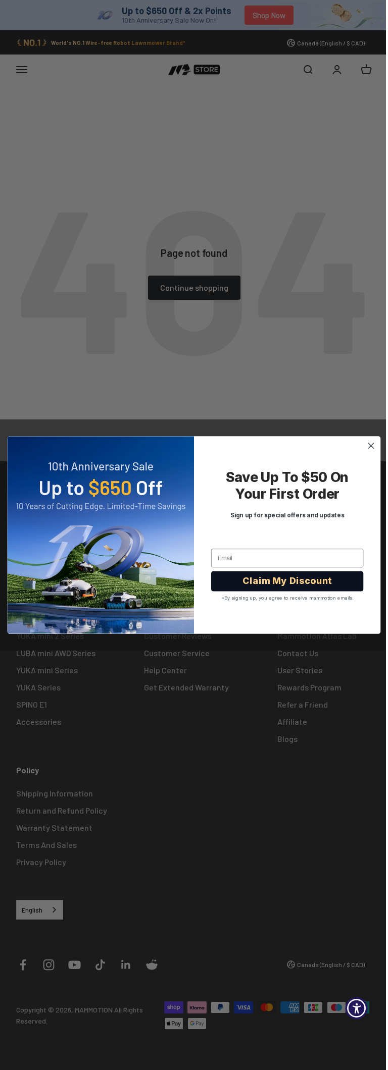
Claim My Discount (283, 580)
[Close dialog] (367, 445)
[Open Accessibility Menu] (348, 1008)
